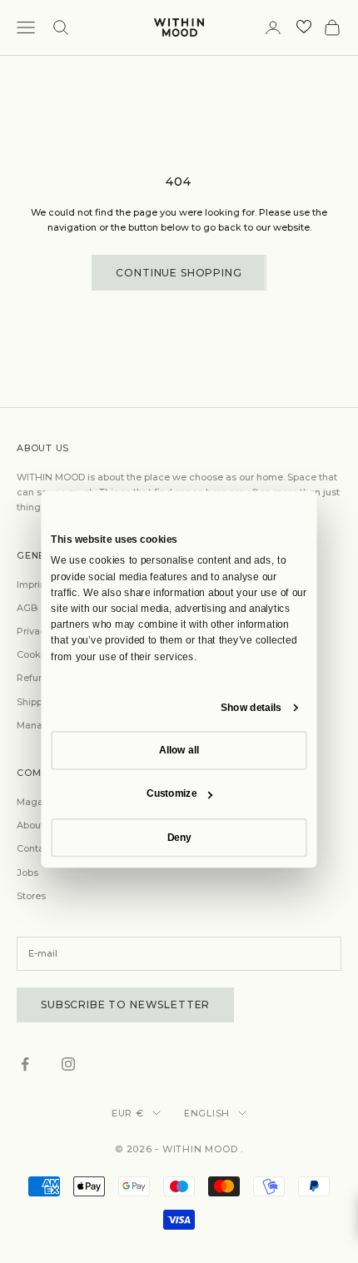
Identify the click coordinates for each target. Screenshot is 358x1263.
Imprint (33, 584)
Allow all (179, 749)
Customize (171, 793)
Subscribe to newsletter (125, 1004)
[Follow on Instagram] (68, 1064)
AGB (27, 608)
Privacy (34, 631)
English (207, 1113)
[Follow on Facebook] (25, 1064)
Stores (31, 896)
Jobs (27, 872)
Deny (179, 837)
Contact (35, 848)
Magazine (40, 802)
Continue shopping (178, 272)
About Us (37, 825)
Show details (251, 707)
